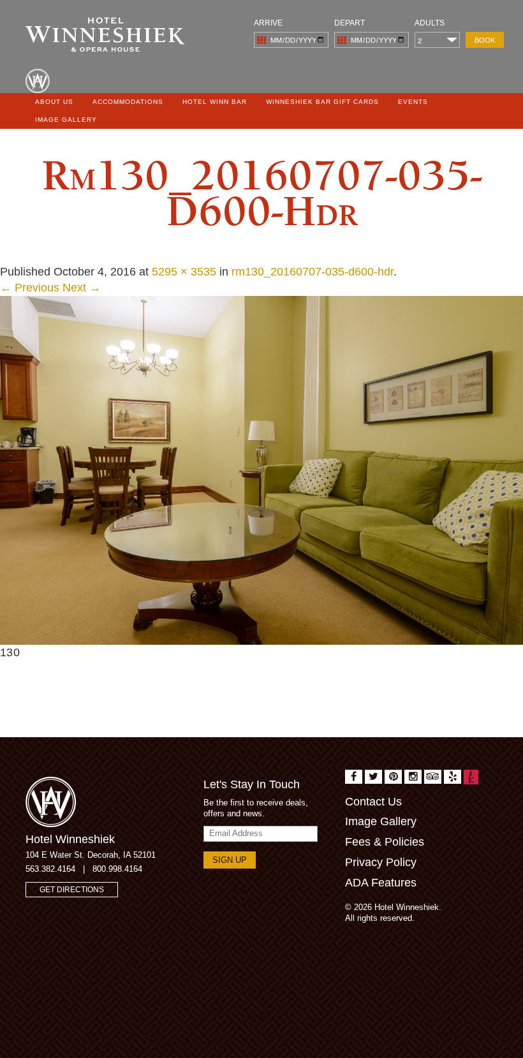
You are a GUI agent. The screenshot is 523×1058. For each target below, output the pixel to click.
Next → (82, 287)
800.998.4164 (117, 869)
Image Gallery (66, 119)
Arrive (268, 22)
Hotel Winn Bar (214, 101)
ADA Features (380, 882)
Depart (349, 22)
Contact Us (373, 801)
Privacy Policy (380, 862)
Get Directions (72, 889)
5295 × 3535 (184, 271)
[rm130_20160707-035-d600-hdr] (261, 469)
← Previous (29, 287)
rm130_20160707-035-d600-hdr (313, 271)
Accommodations (127, 101)
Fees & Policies (384, 841)
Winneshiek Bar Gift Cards (322, 101)
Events (413, 101)
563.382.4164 (50, 869)
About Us (54, 101)
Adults (430, 22)
